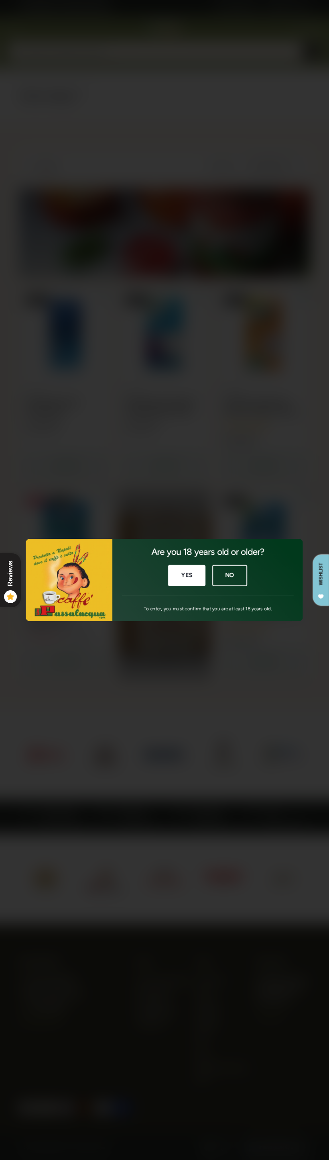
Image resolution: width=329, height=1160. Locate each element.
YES (186, 575)
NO (229, 575)
